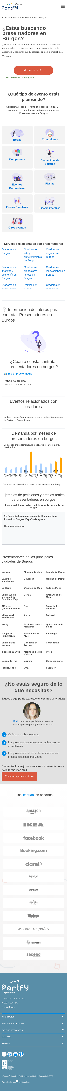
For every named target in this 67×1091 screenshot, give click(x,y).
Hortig (5, 624)
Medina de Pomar (55, 579)
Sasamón (51, 668)
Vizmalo (28, 661)
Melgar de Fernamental (8, 634)
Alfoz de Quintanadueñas (11, 607)
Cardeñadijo (53, 642)
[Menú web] (63, 7)
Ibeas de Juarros (11, 652)
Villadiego (51, 633)
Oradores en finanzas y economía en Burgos (9, 273)
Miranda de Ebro (33, 572)
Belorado (51, 615)
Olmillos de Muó (33, 588)
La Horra (6, 588)
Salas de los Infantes (53, 607)
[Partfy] (11, 6)
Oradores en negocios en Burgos (53, 253)
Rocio (16, 721)
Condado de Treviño (31, 643)
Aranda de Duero (55, 572)
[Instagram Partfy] (9, 1054)
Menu (18, 4)
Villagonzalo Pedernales (8, 616)
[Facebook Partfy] (4, 1054)
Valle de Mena (53, 588)
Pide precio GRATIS (33, 70)
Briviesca (29, 579)
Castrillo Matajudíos (8, 580)
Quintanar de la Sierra (54, 625)
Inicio (4, 17)
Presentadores (29, 17)
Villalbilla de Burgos (8, 643)
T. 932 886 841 (7, 999)
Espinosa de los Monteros (33, 625)
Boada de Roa (9, 661)
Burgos (6, 572)
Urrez (49, 652)
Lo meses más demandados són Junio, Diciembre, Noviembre (32, 446)
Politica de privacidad (27, 1076)
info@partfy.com (8, 1007)
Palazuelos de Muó (31, 634)
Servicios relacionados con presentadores (33, 243)
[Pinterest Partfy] (21, 1054)
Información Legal (9, 1076)
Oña (26, 668)
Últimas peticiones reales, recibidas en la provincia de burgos (34, 506)
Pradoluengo (9, 668)
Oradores (14, 17)
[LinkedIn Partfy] (15, 1054)
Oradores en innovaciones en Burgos (55, 271)
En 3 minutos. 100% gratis (20, 77)
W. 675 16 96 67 (8, 1003)
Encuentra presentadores (19, 776)
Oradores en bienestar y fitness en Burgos (31, 273)
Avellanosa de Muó (54, 596)
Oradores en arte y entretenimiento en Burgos (33, 255)
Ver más (6, 56)
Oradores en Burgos (9, 251)
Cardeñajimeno (54, 661)
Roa (26, 606)
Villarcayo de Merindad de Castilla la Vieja (10, 597)
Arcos (27, 615)
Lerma (27, 595)
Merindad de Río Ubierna (33, 653)
